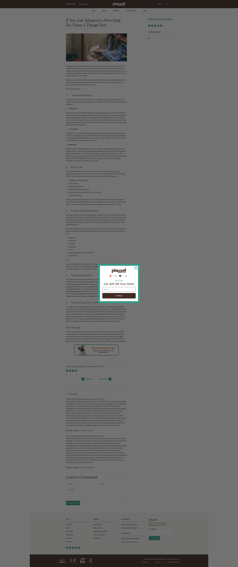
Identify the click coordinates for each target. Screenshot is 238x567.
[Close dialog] (136, 268)
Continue (119, 296)
